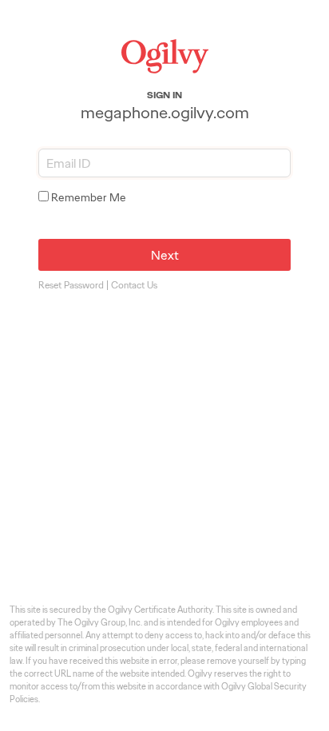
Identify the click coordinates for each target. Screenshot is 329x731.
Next (165, 255)
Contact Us (134, 285)
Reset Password (71, 285)
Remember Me (88, 197)
